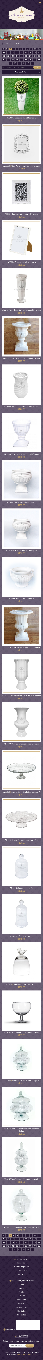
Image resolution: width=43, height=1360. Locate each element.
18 (30, 52)
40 (15, 63)
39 (10, 63)
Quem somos (21, 1263)
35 (26, 60)
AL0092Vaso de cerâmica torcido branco (21, 406)
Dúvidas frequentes (21, 1267)
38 (39, 60)
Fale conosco (21, 1270)
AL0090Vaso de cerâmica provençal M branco (21, 310)
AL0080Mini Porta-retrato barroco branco (21, 166)
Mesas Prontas (21, 1307)
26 (26, 56)
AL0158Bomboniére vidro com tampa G (21, 1227)
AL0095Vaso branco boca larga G (21, 502)
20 (39, 52)
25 (21, 56)
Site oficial (21, 1274)
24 (17, 56)
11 (39, 49)
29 (39, 56)
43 (28, 63)
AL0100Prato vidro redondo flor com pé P (21, 792)
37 (35, 60)
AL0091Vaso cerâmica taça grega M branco (21, 358)
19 (35, 52)
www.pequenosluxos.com (26, 1354)
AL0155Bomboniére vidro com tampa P (21, 1080)
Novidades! (21, 1311)
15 (17, 52)
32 (13, 60)
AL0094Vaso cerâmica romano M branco (21, 454)
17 (26, 52)
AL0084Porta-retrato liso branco (21, 262)
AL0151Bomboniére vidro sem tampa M (21, 1032)
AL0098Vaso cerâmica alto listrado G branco (21, 695)
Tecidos (22, 1292)
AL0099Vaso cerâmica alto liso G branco (21, 744)
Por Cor (22, 1296)
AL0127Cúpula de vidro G (21, 936)
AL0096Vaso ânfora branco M (21, 598)
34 (21, 60)
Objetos (22, 1284)
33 (17, 60)
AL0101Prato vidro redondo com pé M (21, 840)
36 (30, 60)
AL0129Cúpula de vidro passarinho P (21, 984)
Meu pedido (21, 1315)
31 (8, 60)
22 (8, 56)
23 (13, 56)
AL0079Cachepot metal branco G (21, 118)
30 (4, 60)
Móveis (21, 1288)
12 (4, 52)
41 (19, 63)
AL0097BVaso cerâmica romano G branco (21, 647)
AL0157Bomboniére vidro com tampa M (21, 1179)
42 (24, 63)
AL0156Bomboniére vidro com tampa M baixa (21, 1129)
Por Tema (21, 1303)
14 (13, 52)
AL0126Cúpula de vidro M (21, 888)
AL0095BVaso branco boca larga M (21, 550)
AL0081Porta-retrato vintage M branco (21, 214)
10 (35, 49)
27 (30, 56)
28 (35, 56)
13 (8, 52)
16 (21, 52)
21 (4, 56)
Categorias (20, 72)
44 (32, 63)
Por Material (21, 1299)
